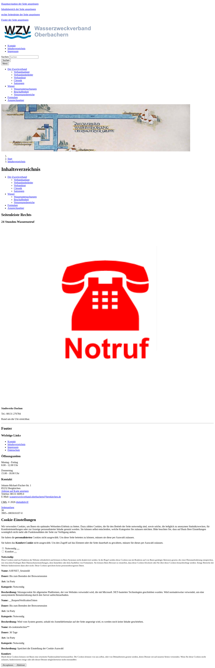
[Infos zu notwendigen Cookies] (18, 549)
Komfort (9, 551)
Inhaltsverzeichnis (16, 444)
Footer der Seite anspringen (14, 20)
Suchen (5, 56)
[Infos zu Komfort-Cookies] (15, 552)
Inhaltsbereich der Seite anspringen (18, 9)
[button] (17, 69)
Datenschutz (14, 450)
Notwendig (10, 548)
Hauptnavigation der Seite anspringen (20, 4)
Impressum (13, 447)
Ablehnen (21, 665)
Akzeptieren (8, 665)
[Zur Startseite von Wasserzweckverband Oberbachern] (56, 40)
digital (22, 502)
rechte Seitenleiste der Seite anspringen (20, 14)
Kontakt (12, 441)
